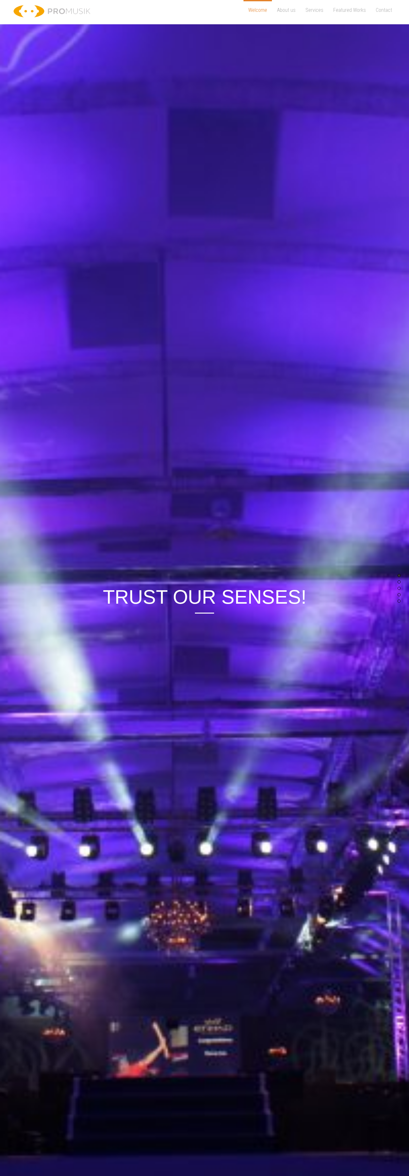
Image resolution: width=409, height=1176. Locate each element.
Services (314, 10)
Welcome (257, 10)
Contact (384, 10)
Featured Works (349, 10)
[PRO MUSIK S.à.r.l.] (52, 14)
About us (286, 10)
